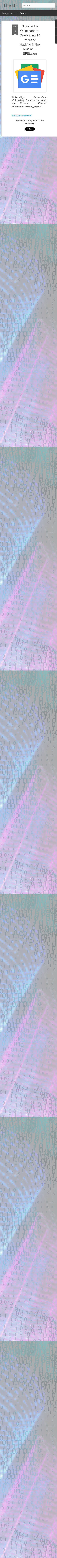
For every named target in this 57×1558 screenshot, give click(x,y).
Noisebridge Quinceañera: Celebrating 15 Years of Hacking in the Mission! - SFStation (30, 40)
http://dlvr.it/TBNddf (22, 115)
